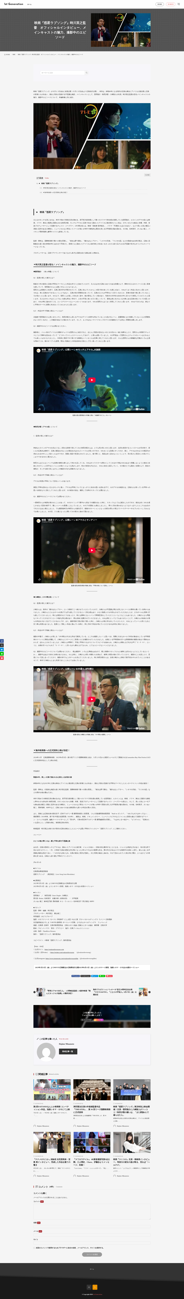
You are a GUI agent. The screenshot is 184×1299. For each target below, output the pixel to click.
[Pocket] (2, 658)
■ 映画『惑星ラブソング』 (48, 183)
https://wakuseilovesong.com (54, 949)
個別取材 (147, 1133)
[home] (89, 1287)
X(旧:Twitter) (86, 976)
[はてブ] (2, 649)
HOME (8, 54)
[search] (86, 73)
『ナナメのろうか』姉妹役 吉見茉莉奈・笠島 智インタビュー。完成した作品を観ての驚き (51, 1162)
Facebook (76, 976)
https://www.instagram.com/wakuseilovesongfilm (62, 958)
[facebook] (2, 641)
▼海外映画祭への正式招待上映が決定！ (54, 192)
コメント (36, 1201)
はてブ (95, 976)
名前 (35, 1223)
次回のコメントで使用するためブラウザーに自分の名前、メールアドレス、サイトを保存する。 (70, 1248)
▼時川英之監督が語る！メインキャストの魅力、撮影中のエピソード (63, 188)
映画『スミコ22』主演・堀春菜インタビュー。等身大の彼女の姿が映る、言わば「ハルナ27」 (131, 1162)
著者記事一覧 (67, 1051)
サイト (35, 1239)
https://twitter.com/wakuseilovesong (62, 952)
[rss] (95, 1287)
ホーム (29, 4)
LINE (102, 976)
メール (36, 1231)
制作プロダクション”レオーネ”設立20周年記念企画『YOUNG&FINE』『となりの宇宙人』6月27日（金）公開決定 (115, 992)
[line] (2, 654)
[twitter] (2, 645)
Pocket (110, 976)
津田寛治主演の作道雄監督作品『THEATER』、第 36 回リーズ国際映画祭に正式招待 (92, 1109)
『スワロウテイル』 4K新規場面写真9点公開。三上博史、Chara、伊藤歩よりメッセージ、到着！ (91, 1162)
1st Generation (13, 4)
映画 (14, 54)
